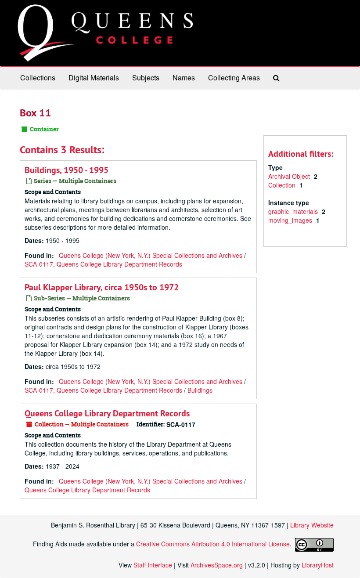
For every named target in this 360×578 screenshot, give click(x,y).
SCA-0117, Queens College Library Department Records (103, 264)
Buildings (199, 390)
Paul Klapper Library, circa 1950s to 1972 (102, 287)
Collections (37, 77)
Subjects (145, 77)
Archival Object (290, 176)
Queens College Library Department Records (107, 413)
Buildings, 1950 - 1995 (66, 170)
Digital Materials (93, 77)
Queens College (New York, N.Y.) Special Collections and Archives (150, 255)
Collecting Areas (234, 77)
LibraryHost (318, 564)
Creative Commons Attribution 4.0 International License (213, 543)
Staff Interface (152, 564)
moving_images (291, 220)
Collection (282, 185)
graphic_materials (294, 211)
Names (184, 77)
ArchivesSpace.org (217, 564)
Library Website (312, 524)
